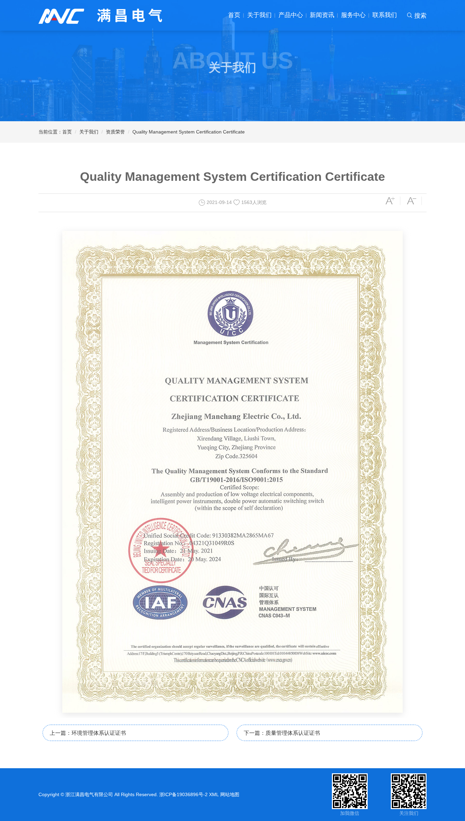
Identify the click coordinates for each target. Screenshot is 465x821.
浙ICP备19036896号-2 (183, 794)
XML (214, 794)
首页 (234, 15)
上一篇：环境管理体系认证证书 (88, 733)
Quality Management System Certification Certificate (188, 132)
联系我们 (384, 15)
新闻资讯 (322, 15)
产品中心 (290, 15)
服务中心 (353, 15)
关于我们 (259, 15)
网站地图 (229, 794)
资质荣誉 (115, 132)
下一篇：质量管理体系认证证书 (282, 733)
